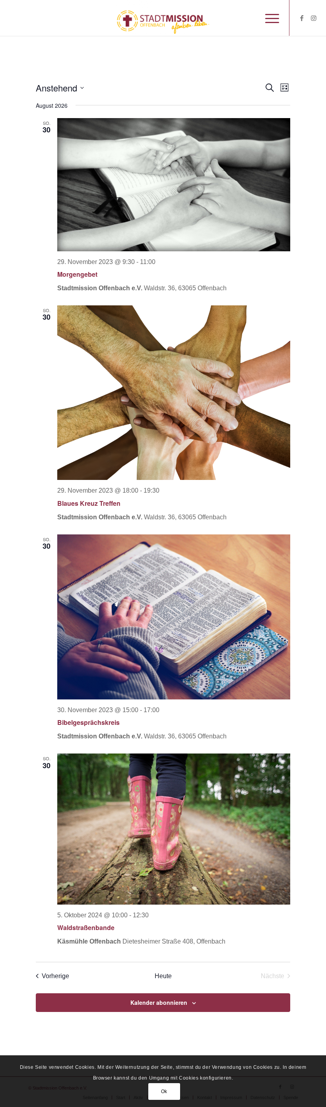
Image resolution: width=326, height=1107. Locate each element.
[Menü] (268, 18)
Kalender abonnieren (158, 1002)
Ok (164, 1091)
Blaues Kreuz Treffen (88, 503)
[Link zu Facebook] (302, 18)
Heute (163, 976)
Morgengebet (77, 274)
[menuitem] (268, 18)
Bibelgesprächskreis (88, 722)
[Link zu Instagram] (314, 18)
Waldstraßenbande (85, 927)
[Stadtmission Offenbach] (163, 18)
